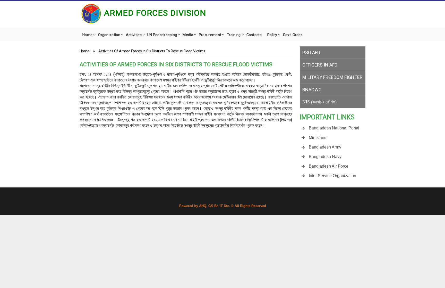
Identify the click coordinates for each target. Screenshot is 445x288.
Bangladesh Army (325, 147)
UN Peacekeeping (162, 35)
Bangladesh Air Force (328, 166)
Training (234, 35)
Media (188, 35)
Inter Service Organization (332, 176)
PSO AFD (311, 52)
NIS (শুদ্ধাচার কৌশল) (319, 101)
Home (87, 35)
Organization (109, 35)
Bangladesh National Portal (334, 128)
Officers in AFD (319, 65)
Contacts (254, 35)
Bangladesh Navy (325, 156)
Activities (134, 35)
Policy (272, 35)
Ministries (317, 137)
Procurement (210, 35)
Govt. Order (292, 35)
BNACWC (312, 89)
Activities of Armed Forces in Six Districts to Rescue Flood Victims (151, 51)
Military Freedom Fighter (332, 77)
